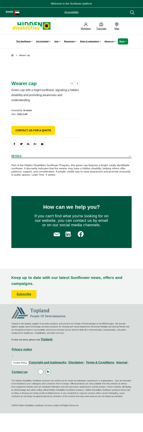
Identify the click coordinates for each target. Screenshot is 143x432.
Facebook (14, 144)
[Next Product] (77, 83)
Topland (47, 339)
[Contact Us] (57, 233)
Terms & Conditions (100, 362)
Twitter (21, 144)
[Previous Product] (72, 83)
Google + (35, 144)
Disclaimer (76, 362)
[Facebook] (40, 371)
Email (42, 144)
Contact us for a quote (33, 130)
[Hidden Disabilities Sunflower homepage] (31, 26)
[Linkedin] (48, 371)
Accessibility (71, 12)
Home (12, 55)
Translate (101, 28)
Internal (121, 362)
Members (86, 28)
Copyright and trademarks (47, 362)
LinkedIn (28, 144)
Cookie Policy (20, 362)
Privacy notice (22, 349)
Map (117, 28)
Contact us (20, 372)
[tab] (71, 155)
